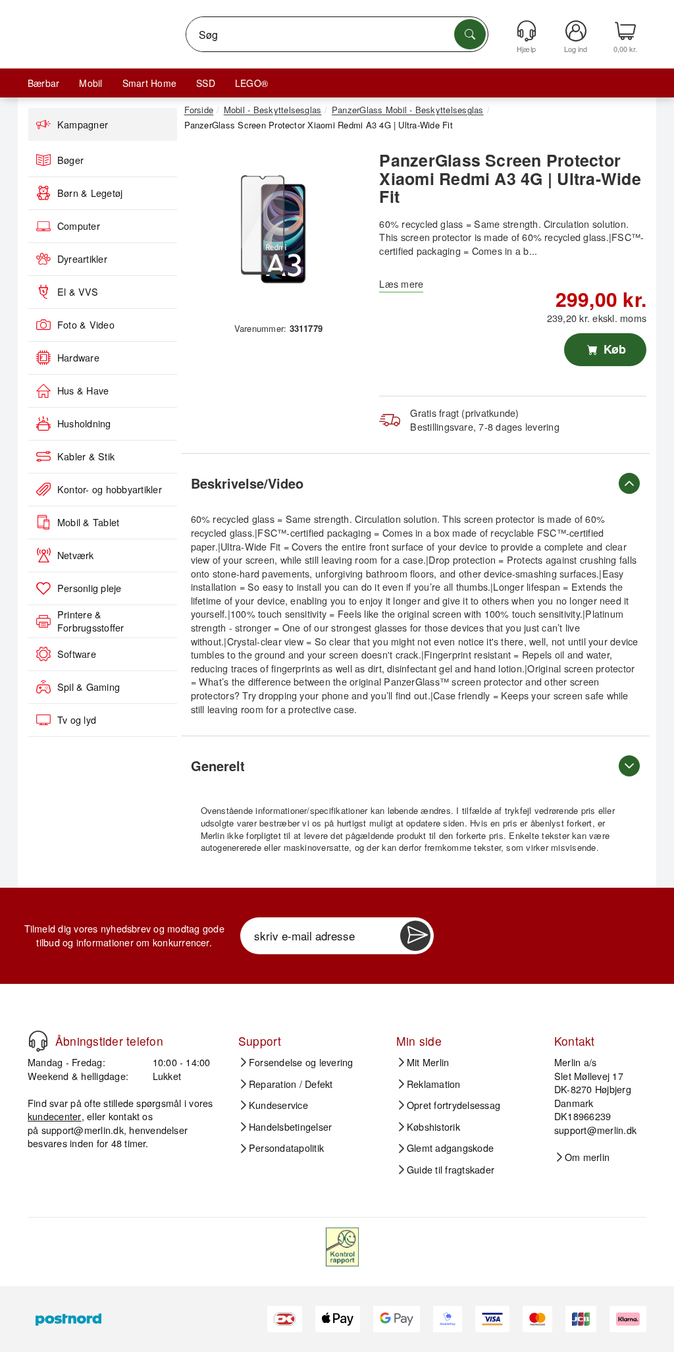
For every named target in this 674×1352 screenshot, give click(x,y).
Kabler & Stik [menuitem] (86, 456)
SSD (205, 83)
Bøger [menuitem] (70, 160)
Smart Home (149, 83)
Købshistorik (433, 1126)
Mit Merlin (428, 1062)
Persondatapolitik (286, 1147)
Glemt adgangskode (450, 1147)
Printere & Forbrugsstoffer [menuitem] (90, 621)
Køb (613, 349)
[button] (274, 230)
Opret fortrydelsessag (453, 1105)
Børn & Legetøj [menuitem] (89, 193)
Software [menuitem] (76, 654)
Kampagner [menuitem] (82, 124)
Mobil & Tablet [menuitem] (88, 522)
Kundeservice (278, 1105)
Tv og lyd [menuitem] (76, 719)
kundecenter (55, 1116)
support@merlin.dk (82, 1130)
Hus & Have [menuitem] (83, 390)
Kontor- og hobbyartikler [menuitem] (109, 489)
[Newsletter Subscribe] (415, 936)
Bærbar (43, 83)
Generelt (218, 765)
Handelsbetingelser (290, 1126)
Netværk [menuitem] (75, 555)
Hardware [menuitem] (78, 357)
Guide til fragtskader (450, 1169)
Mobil (90, 83)
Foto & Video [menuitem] (86, 324)
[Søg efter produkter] (470, 34)
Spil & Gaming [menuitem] (88, 686)
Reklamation (434, 1084)
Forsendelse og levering (301, 1062)
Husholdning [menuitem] (84, 423)
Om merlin (587, 1157)
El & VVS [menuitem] (77, 291)
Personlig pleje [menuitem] (89, 588)
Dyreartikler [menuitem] (82, 258)
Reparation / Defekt (291, 1084)
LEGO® (251, 83)
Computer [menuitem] (78, 225)
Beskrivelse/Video (247, 483)
